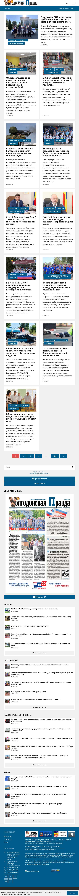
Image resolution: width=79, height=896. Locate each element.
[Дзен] (6, 881)
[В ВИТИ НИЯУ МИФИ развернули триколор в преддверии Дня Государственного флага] (21, 268)
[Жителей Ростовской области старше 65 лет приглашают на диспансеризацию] (7, 739)
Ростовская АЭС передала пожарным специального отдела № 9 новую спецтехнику (38, 795)
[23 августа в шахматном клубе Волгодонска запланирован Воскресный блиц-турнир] (7, 618)
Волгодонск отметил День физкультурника (28, 691)
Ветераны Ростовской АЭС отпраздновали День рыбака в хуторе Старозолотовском (36, 804)
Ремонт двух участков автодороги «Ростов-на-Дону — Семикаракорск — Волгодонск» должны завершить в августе (39, 756)
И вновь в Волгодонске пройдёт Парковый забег (30, 626)
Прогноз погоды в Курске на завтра (39, 473)
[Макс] (10, 881)
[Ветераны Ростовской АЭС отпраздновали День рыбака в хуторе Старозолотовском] (7, 805)
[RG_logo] (71, 834)
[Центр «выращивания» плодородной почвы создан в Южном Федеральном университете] (7, 730)
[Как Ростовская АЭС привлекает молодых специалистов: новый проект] (7, 814)
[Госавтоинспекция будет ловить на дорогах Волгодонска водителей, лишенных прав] (58, 334)
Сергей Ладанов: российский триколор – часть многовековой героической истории (21, 220)
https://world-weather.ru (39, 472)
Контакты (7, 836)
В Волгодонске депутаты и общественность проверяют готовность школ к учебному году (21, 417)
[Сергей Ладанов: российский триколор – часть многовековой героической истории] (21, 203)
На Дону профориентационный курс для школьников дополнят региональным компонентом (42, 720)
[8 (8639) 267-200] (5, 870)
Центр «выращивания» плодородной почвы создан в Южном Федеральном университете (41, 730)
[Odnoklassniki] (15, 877)
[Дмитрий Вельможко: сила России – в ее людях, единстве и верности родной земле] (58, 203)
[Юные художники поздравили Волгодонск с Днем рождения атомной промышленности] (58, 134)
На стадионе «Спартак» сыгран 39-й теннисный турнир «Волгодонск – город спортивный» (41, 683)
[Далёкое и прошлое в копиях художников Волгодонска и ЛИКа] (7, 701)
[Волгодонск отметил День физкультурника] (7, 693)
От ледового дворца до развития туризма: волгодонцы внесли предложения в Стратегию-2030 (18, 83)
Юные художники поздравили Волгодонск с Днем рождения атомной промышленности (56, 152)
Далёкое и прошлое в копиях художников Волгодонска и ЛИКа (36, 699)
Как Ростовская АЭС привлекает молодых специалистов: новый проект (39, 813)
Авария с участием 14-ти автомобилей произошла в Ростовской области (39, 665)
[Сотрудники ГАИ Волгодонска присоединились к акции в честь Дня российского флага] (22, 27)
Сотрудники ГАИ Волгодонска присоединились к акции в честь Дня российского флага (56, 19)
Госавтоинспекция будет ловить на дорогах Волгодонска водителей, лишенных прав (55, 352)
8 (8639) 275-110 (12, 867)
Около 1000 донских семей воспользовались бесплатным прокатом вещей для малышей (42, 747)
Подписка (7, 839)
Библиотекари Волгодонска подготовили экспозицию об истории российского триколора (57, 81)
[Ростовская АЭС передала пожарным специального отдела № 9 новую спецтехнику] (7, 795)
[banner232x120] (31, 834)
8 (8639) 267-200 (12, 870)
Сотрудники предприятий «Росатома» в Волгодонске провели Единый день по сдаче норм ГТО (42, 674)
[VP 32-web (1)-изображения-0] (39, 543)
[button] (66, 2)
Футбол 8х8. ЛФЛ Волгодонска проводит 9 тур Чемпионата (34, 609)
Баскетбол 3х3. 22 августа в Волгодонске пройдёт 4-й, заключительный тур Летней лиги (41, 635)
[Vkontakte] (10, 877)
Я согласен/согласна (40, 893)
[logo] (20, 3)
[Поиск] (72, 467)
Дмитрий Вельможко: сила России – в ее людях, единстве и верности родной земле (58, 220)
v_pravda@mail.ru (12, 872)
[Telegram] (6, 877)
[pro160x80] (45, 834)
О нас (6, 842)
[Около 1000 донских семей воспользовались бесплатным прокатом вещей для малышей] (7, 747)
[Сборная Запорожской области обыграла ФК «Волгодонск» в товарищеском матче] (7, 645)
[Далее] (63, 456)
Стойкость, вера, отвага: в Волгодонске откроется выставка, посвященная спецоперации (19, 152)
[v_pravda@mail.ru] (5, 872)
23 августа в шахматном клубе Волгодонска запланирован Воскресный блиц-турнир (41, 618)
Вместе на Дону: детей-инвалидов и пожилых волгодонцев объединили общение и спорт (56, 286)
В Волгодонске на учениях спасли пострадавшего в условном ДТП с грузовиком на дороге (20, 352)
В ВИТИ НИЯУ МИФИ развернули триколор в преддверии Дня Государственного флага (18, 286)
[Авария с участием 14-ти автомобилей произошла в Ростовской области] (7, 666)
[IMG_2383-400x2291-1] (60, 834)
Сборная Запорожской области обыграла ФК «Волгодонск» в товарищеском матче (41, 644)
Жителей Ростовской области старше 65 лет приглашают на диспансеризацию (42, 738)
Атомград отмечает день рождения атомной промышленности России (39, 786)
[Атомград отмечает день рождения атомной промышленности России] (7, 787)
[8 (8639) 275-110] (5, 867)
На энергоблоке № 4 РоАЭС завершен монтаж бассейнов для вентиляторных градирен (41, 778)
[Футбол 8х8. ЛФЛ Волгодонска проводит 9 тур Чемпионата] (7, 610)
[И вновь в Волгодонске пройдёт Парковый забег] (7, 627)
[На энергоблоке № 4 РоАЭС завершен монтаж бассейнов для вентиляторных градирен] (7, 778)
